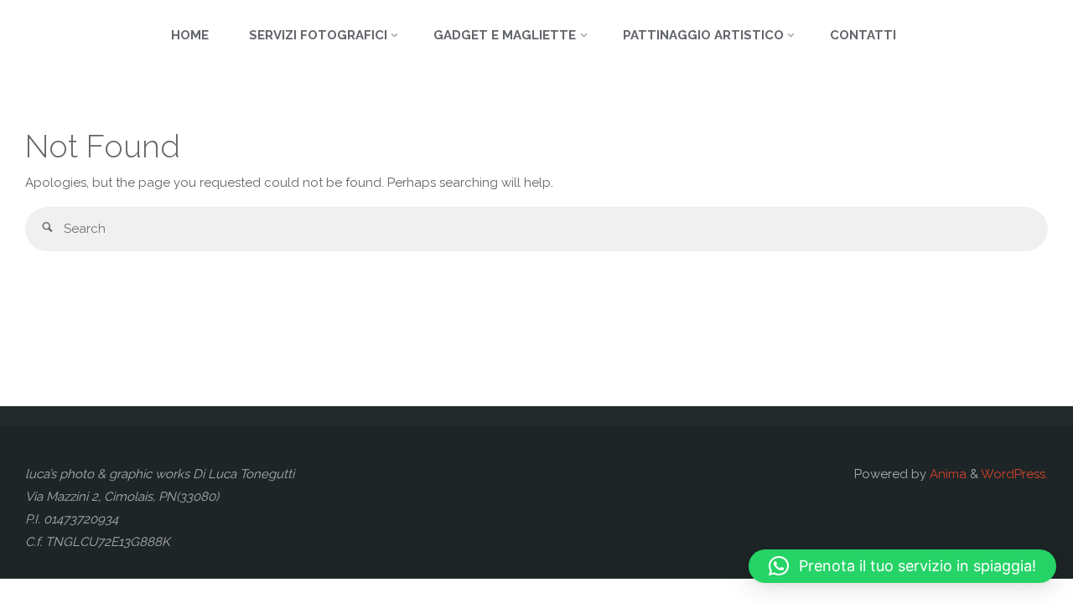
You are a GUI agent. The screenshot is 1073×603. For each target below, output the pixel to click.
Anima (946, 474)
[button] (902, 566)
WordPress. (1014, 474)
